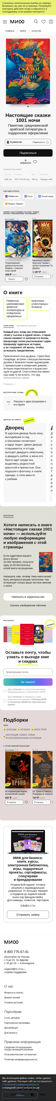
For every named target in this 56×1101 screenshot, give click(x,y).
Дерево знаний (12, 997)
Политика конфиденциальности (20, 1059)
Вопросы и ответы (13, 993)
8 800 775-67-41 (16, 952)
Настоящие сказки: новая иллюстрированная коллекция (23, 736)
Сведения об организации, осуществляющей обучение (18, 1048)
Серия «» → (21, 212)
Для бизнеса (10, 1033)
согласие (16, 689)
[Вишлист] (43, 22)
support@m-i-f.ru (13, 969)
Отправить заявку (27, 914)
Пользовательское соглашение (20, 1054)
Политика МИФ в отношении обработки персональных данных (27, 702)
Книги (23, 31)
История (25, 729)
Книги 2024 (40, 729)
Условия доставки (13, 1002)
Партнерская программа (17, 1023)
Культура (36, 31)
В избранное (25, 161)
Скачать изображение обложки (28, 605)
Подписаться (28, 152)
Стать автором (12, 1018)
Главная (9, 31)
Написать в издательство (28, 596)
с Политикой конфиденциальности (20, 1084)
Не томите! (28, 682)
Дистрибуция (11, 1028)
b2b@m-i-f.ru (28, 905)
